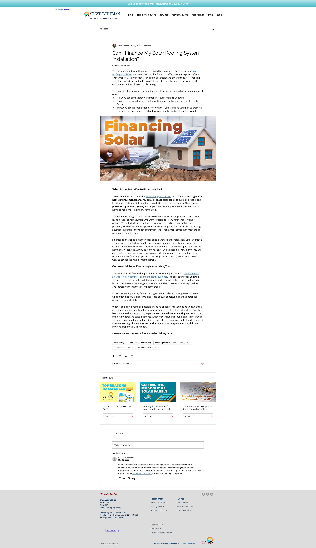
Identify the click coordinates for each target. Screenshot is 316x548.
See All (213, 377)
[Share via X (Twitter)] (119, 356)
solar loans (184, 343)
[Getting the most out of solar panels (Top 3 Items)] (158, 392)
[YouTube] (211, 494)
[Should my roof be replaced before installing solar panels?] (198, 392)
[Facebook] (203, 494)
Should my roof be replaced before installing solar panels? (198, 407)
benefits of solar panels (123, 347)
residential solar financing (148, 347)
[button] (213, 29)
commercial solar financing (139, 343)
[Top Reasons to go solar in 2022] (118, 392)
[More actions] (202, 45)
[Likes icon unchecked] (119, 478)
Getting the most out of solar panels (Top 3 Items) (156, 407)
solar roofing (119, 343)
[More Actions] (202, 458)
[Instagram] (207, 494)
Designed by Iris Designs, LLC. (109, 544)
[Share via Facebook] (113, 356)
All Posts (104, 28)
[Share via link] (131, 356)
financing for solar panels (165, 343)
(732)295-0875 (180, 3)
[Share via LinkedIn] (125, 356)
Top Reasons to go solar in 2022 (117, 407)
